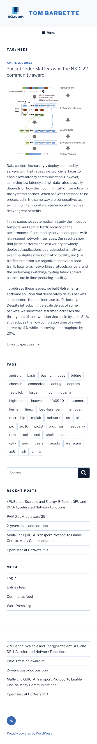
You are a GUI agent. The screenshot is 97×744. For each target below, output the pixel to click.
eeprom (73, 384)
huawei (37, 401)
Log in (11, 578)
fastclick (16, 392)
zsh (23, 452)
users (39, 443)
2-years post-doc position (27, 526)
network (53, 418)
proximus (56, 426)
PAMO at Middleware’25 (26, 517)
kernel (14, 409)
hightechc (17, 401)
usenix (34, 344)
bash (31, 375)
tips (76, 435)
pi (77, 418)
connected (36, 384)
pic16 (24, 426)
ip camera (77, 401)
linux (29, 409)
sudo (63, 435)
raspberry (77, 426)
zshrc (36, 452)
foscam (35, 392)
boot (61, 375)
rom (12, 435)
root (25, 435)
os (68, 418)
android (15, 375)
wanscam (73, 443)
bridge (76, 375)
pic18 (38, 426)
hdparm (64, 392)
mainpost (74, 409)
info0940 (56, 401)
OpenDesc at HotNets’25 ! (27, 550)
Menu (51, 33)
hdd (49, 392)
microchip (17, 418)
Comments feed (20, 597)
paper (22, 344)
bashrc (46, 375)
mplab (36, 418)
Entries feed (16, 587)
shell (50, 435)
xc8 (12, 452)
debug (56, 384)
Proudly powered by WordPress (29, 733)
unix (25, 443)
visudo (54, 443)
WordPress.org (19, 606)
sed (37, 435)
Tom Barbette (54, 13)
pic (11, 426)
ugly (12, 443)
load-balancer (50, 409)
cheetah (15, 384)
